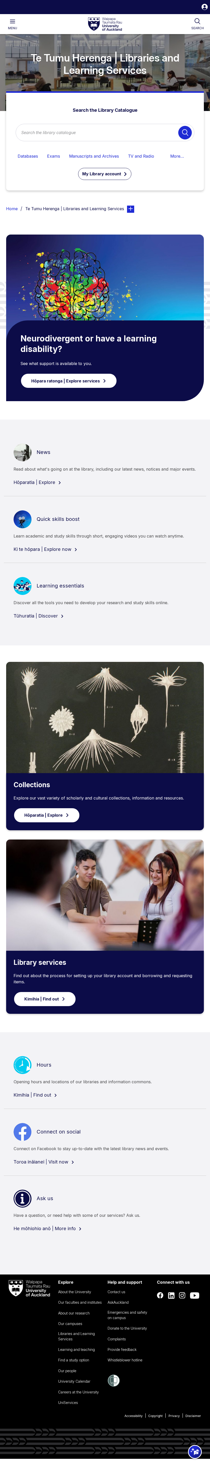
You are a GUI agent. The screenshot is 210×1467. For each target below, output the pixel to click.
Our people (67, 1371)
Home (12, 208)
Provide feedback (122, 1349)
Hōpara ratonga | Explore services (65, 380)
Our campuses (70, 1323)
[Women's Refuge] (114, 1385)
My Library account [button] (102, 173)
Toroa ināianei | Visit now (42, 1162)
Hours (44, 1065)
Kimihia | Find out (41, 998)
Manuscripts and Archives (94, 156)
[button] (205, 7)
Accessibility (133, 1416)
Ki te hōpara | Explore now (43, 549)
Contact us (116, 1292)
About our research (74, 1313)
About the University (74, 1292)
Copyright (155, 1416)
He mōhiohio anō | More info (45, 1228)
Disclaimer (193, 1416)
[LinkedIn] (171, 1295)
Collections (32, 785)
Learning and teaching (76, 1349)
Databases (28, 156)
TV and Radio (141, 156)
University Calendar (74, 1381)
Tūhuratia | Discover (36, 616)
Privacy (174, 1416)
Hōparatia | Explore (35, 482)
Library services (40, 962)
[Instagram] (182, 1295)
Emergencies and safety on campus (127, 1315)
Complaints (117, 1339)
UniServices (68, 1402)
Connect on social (59, 1132)
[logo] (105, 24)
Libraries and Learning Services (76, 1336)
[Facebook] (160, 1295)
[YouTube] (194, 1295)
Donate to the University (127, 1328)
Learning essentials (60, 586)
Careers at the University (78, 1392)
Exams (53, 156)
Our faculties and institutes (80, 1302)
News (43, 452)
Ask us (45, 1198)
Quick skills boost (58, 519)
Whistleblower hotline (125, 1360)
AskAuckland (118, 1302)
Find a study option (73, 1360)
